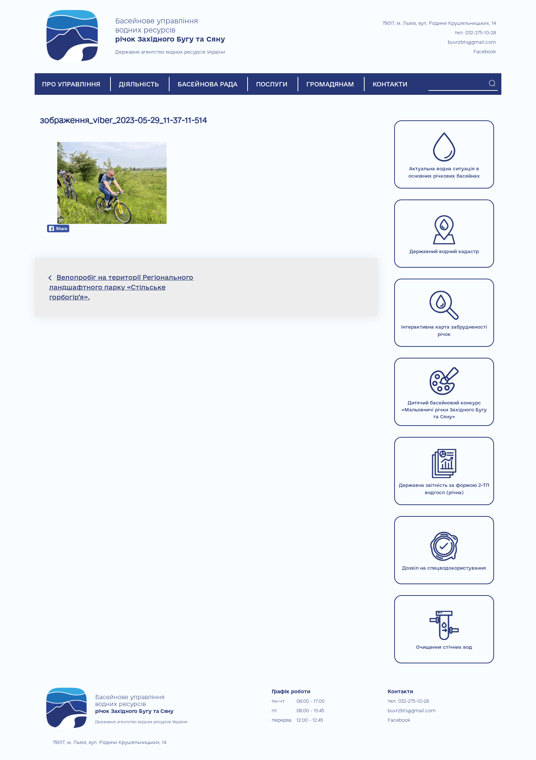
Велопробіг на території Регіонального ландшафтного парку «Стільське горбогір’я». (121, 287)
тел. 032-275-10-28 (475, 32)
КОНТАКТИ (390, 84)
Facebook (484, 51)
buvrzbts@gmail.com (472, 41)
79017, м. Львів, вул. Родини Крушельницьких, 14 (439, 23)
